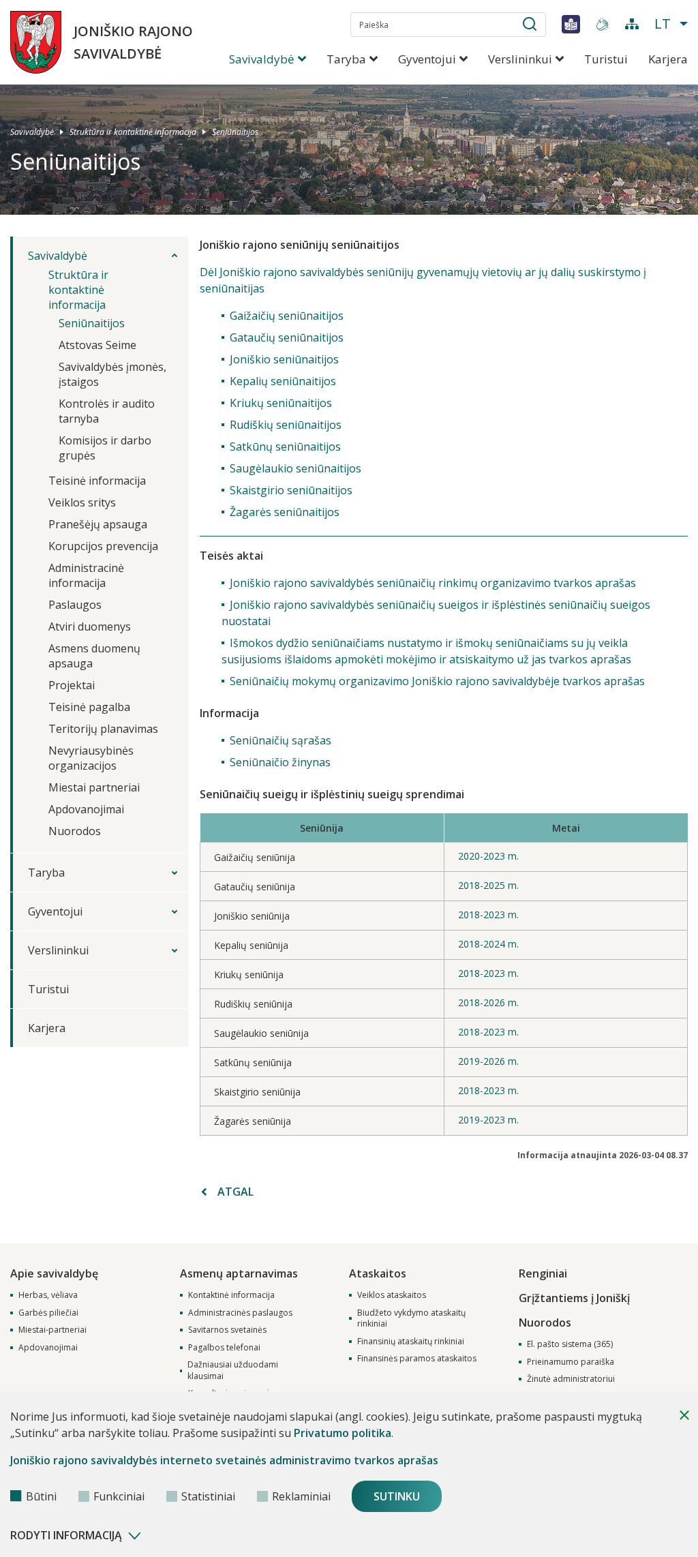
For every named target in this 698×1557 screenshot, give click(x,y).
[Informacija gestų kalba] (602, 24)
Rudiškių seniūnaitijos (286, 424)
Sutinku (397, 1496)
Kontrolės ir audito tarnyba (107, 411)
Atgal (235, 1191)
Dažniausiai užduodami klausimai (232, 1370)
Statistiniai (208, 1496)
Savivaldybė (32, 131)
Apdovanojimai (48, 1347)
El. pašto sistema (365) (570, 1344)
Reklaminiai (301, 1496)
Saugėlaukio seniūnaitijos (295, 468)
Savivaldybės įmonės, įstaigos (112, 374)
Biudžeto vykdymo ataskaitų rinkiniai (411, 1318)
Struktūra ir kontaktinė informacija (133, 131)
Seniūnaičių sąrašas (280, 740)
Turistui (606, 59)
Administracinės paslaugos (240, 1312)
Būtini (41, 1496)
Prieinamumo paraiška (570, 1362)
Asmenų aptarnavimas (239, 1273)
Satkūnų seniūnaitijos (285, 446)
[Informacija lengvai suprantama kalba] (571, 23)
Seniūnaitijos (235, 131)
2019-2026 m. (488, 1061)
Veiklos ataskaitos (391, 1295)
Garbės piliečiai (48, 1312)
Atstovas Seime (97, 344)
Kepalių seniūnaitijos (283, 381)
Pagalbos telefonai (224, 1347)
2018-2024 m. (488, 943)
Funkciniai (119, 1496)
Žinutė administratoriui (571, 1379)
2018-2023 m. (488, 914)
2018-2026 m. (488, 1002)
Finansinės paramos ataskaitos (416, 1358)
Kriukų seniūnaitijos (281, 402)
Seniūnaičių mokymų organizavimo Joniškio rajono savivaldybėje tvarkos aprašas (437, 681)
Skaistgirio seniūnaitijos (291, 490)
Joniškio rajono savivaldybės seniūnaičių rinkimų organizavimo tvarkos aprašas (433, 582)
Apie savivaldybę (54, 1273)
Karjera (668, 59)
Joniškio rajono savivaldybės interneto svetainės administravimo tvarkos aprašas (224, 1460)
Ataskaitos (377, 1273)
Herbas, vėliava (48, 1295)
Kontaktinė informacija (231, 1295)
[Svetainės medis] (632, 23)
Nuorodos (545, 1322)
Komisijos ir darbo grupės (105, 448)
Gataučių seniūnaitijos (287, 337)
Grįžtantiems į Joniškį (574, 1297)
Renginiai (543, 1273)
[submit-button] (530, 27)
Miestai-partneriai (52, 1330)
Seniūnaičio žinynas (280, 762)
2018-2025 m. (488, 885)
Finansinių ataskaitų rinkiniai (410, 1341)
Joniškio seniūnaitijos (284, 359)
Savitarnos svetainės (227, 1330)
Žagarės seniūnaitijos (284, 511)
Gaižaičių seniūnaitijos (287, 315)
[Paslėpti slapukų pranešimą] (684, 1415)
